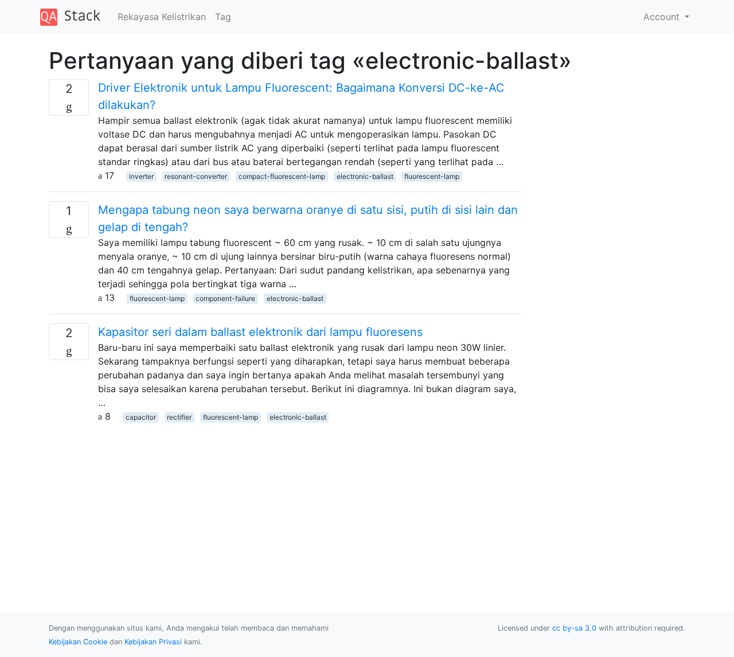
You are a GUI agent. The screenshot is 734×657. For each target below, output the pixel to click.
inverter (141, 176)
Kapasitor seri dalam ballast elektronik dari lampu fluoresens (260, 332)
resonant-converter (196, 176)
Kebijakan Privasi (153, 642)
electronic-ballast (365, 176)
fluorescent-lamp (431, 176)
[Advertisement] (285, 503)
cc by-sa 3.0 (574, 628)
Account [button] (662, 16)
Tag (223, 16)
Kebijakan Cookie (78, 642)
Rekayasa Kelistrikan (162, 16)
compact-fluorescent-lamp (282, 176)
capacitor (141, 417)
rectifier (179, 417)
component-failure (225, 298)
